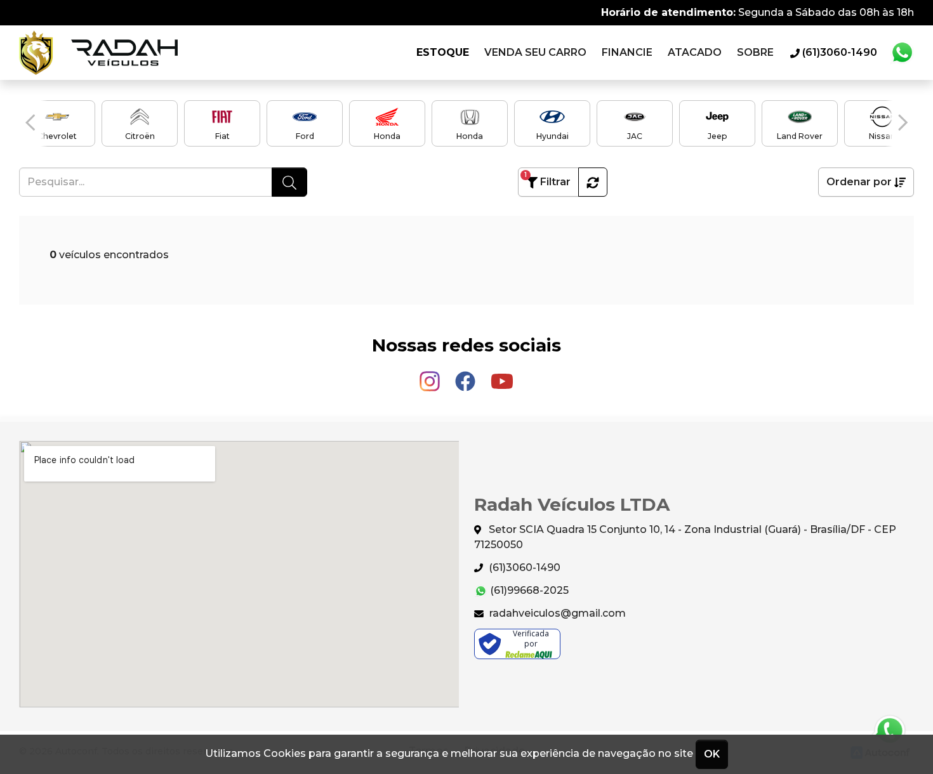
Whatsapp (902, 52)
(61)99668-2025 (528, 590)
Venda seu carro (535, 52)
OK (712, 754)
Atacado (695, 52)
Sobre (755, 52)
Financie (627, 52)
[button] (30, 122)
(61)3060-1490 (523, 567)
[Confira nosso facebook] (466, 376)
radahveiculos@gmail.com (556, 613)
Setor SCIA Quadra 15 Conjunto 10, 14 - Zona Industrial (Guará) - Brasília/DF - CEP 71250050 (685, 537)
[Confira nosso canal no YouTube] (502, 376)
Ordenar (859, 182)
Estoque (442, 52)
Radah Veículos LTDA (98, 52)
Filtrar (547, 179)
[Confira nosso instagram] (431, 376)
